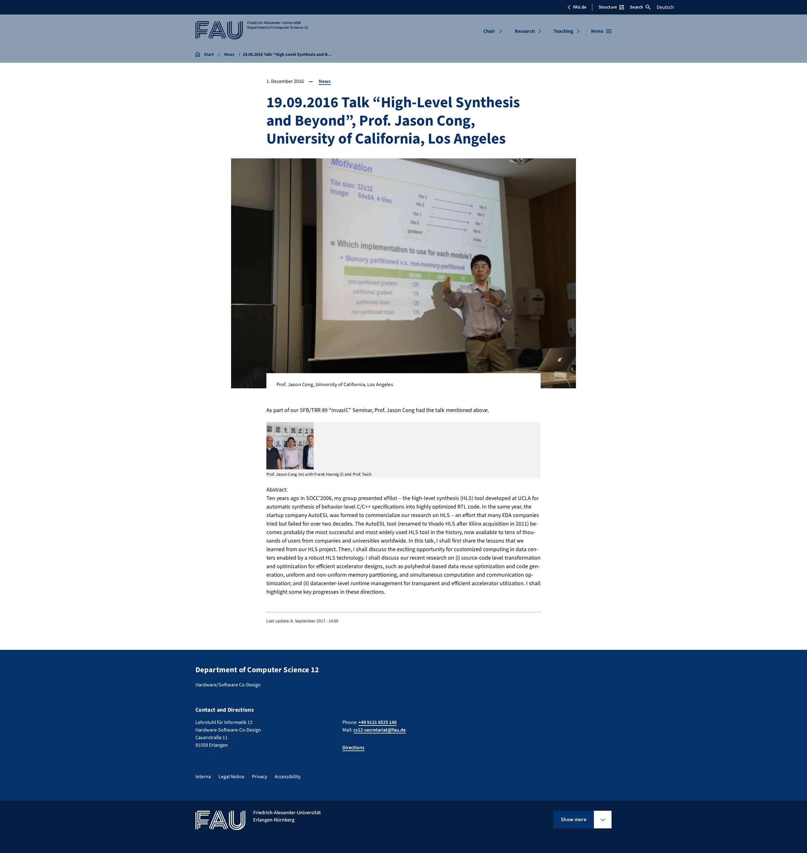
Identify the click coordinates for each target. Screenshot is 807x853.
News (325, 81)
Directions (353, 747)
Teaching (563, 31)
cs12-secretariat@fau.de (379, 730)
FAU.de (579, 7)
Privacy (259, 776)
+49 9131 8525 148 (377, 722)
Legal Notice (231, 776)
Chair (489, 31)
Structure (608, 7)
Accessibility (287, 776)
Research (525, 31)
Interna (203, 776)
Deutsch (665, 7)
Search (636, 7)
